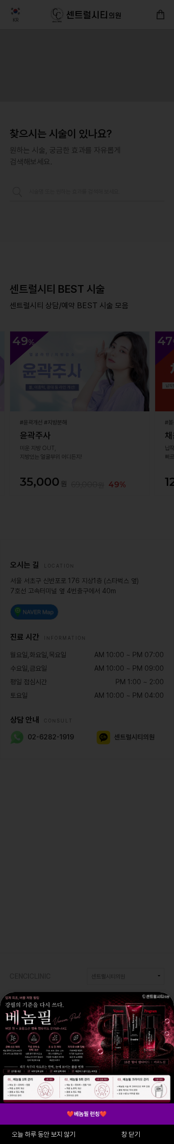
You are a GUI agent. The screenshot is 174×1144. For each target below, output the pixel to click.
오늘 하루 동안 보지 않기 (43, 1134)
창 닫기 (130, 1134)
